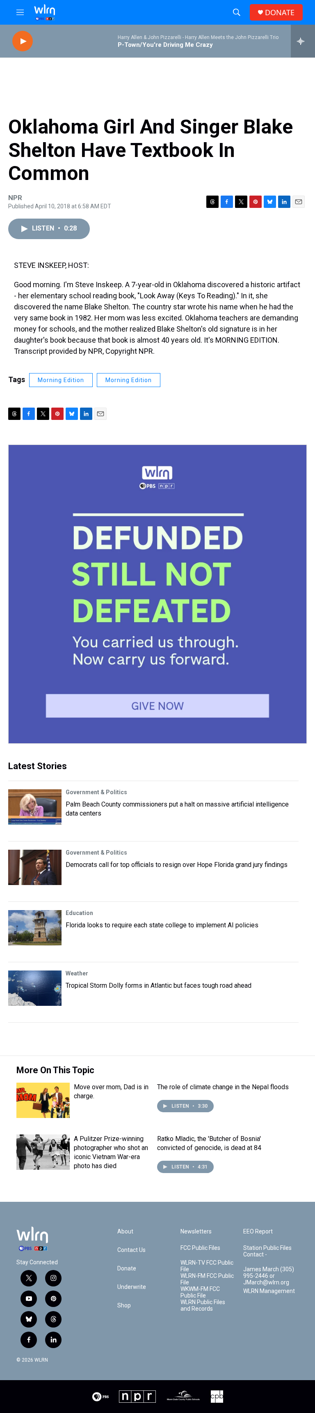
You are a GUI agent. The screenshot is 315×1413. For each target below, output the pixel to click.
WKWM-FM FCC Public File (200, 1292)
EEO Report (258, 1232)
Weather (77, 973)
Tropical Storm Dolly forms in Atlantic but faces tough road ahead (158, 985)
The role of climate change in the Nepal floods (223, 1087)
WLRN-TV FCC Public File (206, 1266)
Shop (124, 1305)
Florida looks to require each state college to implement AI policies (162, 925)
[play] (22, 41)
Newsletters (196, 1232)
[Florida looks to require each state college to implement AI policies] (35, 927)
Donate (126, 1268)
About (125, 1232)
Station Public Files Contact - (267, 1251)
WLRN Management (269, 1291)
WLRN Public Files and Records (202, 1305)
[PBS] (100, 1396)
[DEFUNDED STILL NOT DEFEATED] (157, 594)
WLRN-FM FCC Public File (207, 1279)
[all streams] (303, 41)
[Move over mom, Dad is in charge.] (43, 1100)
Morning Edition (61, 380)
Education (79, 913)
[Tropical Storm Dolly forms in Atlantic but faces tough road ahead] (35, 988)
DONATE (279, 12)
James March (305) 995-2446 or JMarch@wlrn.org (268, 1276)
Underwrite (131, 1287)
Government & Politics (96, 792)
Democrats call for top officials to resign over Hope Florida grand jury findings (177, 865)
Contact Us (131, 1250)
